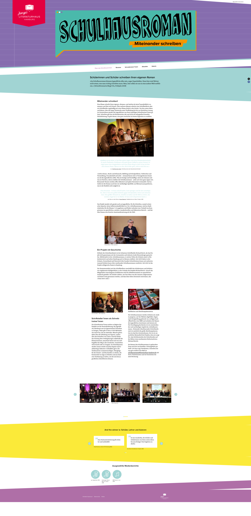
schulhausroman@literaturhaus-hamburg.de (142, 352)
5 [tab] (127, 416)
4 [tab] (126, 416)
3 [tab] (125, 416)
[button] (249, 79)
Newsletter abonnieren (238, 1)
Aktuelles (145, 66)
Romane (118, 67)
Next (175, 394)
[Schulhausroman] (125, 30)
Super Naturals (123, 199)
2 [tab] (124, 416)
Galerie (154, 66)
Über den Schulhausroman (103, 68)
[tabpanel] (94, 393)
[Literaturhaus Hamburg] (164, 496)
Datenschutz (97, 496)
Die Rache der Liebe (117, 169)
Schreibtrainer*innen (131, 67)
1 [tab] (123, 416)
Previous (75, 394)
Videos (103, 496)
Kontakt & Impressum (88, 496)
